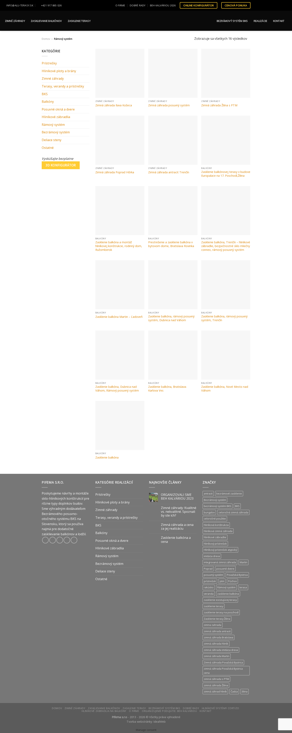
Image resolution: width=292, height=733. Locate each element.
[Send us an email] (270, 5)
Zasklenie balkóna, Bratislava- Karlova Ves (167, 388)
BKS (45, 94)
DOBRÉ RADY (138, 5)
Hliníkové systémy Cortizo (220, 708)
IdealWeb (159, 721)
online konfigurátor (198, 5)
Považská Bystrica (237, 575)
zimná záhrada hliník (216, 643)
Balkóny (48, 101)
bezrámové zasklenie (229, 493)
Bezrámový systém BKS (232, 21)
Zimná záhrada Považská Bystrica (223, 662)
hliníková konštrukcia (216, 525)
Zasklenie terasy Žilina (217, 619)
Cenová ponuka (236, 5)
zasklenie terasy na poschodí (221, 612)
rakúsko (209, 587)
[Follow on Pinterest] (277, 5)
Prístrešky (49, 63)
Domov (46, 39)
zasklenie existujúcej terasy (220, 600)
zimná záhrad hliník (215, 691)
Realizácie (260, 21)
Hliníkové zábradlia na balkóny (104, 711)
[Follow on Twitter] (266, 5)
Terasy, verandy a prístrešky (63, 86)
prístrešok (210, 581)
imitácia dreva (212, 556)
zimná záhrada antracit (217, 631)
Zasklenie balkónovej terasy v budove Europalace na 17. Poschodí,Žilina (225, 173)
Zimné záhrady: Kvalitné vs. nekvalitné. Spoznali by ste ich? (178, 512)
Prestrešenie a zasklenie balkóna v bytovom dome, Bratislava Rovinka (171, 244)
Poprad (208, 568)
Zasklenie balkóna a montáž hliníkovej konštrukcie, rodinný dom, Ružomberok (118, 245)
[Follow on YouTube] (281, 5)
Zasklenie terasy (79, 21)
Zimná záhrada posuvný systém (169, 105)
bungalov (209, 512)
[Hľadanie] (287, 5)
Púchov (232, 581)
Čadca (234, 691)
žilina (245, 691)
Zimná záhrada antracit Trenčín (168, 172)
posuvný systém (213, 575)
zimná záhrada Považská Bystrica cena (223, 670)
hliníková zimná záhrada (218, 531)
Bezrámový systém (56, 132)
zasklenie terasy (213, 606)
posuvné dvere (225, 568)
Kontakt (278, 21)
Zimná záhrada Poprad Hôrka (114, 172)
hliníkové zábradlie (215, 537)
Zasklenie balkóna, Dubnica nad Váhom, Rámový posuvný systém (117, 388)
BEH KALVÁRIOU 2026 (163, 5)
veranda (209, 593)
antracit (208, 493)
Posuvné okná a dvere (58, 109)
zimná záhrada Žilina (216, 685)
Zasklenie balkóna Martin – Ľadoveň (119, 317)
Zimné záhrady (15, 21)
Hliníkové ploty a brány (59, 71)
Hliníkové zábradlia (56, 117)
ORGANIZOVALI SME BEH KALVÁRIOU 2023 (177, 496)
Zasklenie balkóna (107, 457)
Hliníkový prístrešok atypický (220, 550)
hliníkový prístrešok (215, 543)
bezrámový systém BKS (217, 506)
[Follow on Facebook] (258, 5)
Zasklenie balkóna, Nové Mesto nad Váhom (224, 388)
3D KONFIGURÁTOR (61, 165)
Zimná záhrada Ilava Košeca (113, 105)
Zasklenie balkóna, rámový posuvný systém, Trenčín (224, 318)
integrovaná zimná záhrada (220, 562)
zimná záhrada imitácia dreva (221, 650)
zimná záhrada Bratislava (218, 637)
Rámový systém (53, 124)
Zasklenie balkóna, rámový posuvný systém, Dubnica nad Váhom (171, 318)
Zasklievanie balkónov (46, 21)
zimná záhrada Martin (216, 656)
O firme (134, 711)
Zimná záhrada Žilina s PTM (219, 105)
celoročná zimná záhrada (233, 512)
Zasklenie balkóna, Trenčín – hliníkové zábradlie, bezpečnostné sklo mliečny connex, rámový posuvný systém (225, 245)
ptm (222, 581)
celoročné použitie (215, 518)
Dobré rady (191, 708)
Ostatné (48, 147)
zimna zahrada (212, 625)
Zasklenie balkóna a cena (176, 539)
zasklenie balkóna (228, 593)
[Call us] (274, 5)
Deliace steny (51, 140)
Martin (243, 562)
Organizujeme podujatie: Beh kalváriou (169, 711)
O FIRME (120, 5)
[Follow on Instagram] (262, 5)
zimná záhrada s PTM (216, 679)
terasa (243, 587)
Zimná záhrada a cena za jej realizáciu (177, 526)
